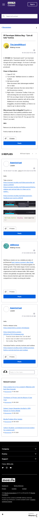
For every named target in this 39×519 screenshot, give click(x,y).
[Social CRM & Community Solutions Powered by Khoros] (33, 515)
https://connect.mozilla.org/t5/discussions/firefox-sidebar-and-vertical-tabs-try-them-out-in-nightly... (19, 189)
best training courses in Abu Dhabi (22, 262)
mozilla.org (5, 486)
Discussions (6, 27)
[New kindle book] (32, 153)
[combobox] (19, 16)
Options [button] (36, 27)
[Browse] (3, 4)
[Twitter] (3, 468)
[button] (6, 138)
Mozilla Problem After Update (12, 419)
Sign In (32, 4)
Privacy (4, 488)
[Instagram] (7, 468)
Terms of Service (18, 486)
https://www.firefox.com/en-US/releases (16, 328)
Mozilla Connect (11, 4)
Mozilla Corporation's (11, 493)
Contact (24, 488)
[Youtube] (11, 468)
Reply (19, 143)
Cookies (14, 488)
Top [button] (2, 514)
